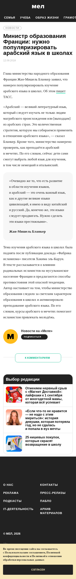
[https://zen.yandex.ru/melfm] (19, 469)
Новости (12, 28)
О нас (8, 484)
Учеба (25, 17)
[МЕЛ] (38, 6)
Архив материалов (51, 511)
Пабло (45, 501)
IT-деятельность (18, 509)
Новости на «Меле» (36, 331)
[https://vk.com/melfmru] (31, 469)
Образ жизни (47, 17)
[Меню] (70, 7)
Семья (9, 17)
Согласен (38, 569)
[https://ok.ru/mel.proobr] (67, 469)
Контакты (49, 484)
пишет (60, 91)
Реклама (11, 492)
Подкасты (12, 501)
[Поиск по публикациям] (6, 7)
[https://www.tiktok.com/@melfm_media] (43, 469)
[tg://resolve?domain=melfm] (7, 469)
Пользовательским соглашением (25, 552)
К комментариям (37, 357)
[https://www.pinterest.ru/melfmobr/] (55, 469)
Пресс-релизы (53, 492)
